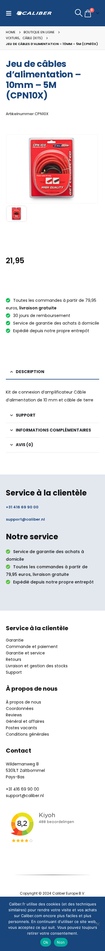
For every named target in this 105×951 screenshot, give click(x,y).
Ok (45, 942)
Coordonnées (20, 708)
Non (61, 942)
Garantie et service (25, 653)
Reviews (14, 715)
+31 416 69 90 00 (22, 507)
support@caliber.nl (25, 519)
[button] (10, 13)
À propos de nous (23, 702)
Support (14, 672)
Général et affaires (25, 721)
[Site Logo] (34, 13)
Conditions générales (27, 734)
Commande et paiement (32, 646)
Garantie (15, 640)
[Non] (98, 924)
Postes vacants (21, 728)
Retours (13, 659)
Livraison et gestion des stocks (37, 666)
